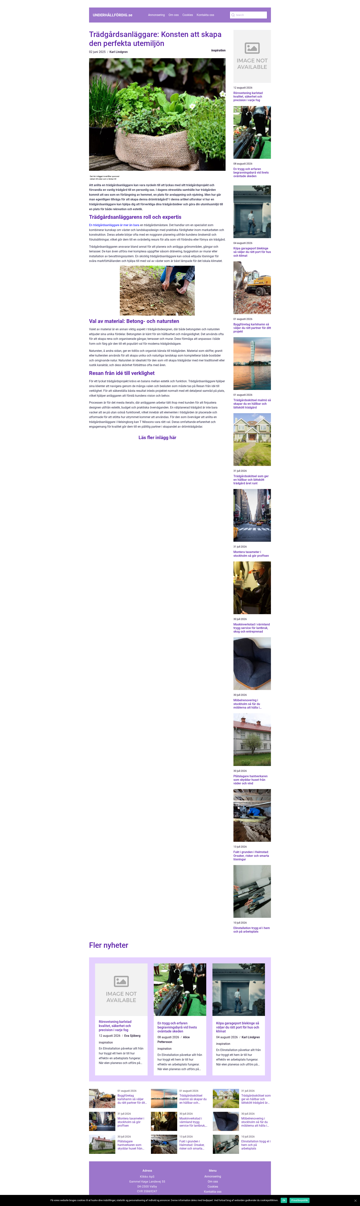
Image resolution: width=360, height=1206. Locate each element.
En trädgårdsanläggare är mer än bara (114, 225)
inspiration (218, 50)
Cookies (187, 15)
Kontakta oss (205, 15)
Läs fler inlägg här (157, 437)
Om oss (174, 15)
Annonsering (156, 15)
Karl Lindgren (119, 52)
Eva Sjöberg (132, 1035)
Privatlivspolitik (299, 1200)
